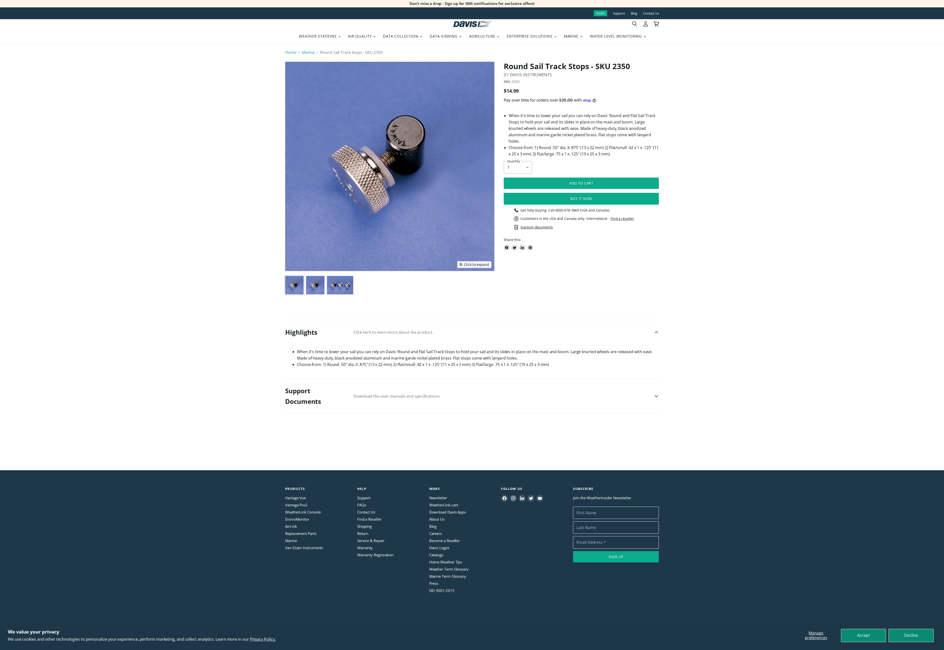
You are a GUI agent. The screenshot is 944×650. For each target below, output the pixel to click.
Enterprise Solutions (530, 36)
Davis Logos (439, 547)
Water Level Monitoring (616, 36)
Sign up (616, 556)
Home (290, 52)
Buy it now (581, 198)
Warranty (365, 547)
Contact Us (651, 13)
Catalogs (436, 554)
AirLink (291, 526)
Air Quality (360, 36)
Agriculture (483, 36)
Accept (863, 635)
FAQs (361, 504)
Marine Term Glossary (447, 576)
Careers (435, 533)
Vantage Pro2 (296, 504)
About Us (436, 519)
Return (363, 533)
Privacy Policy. (263, 639)
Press (433, 583)
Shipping (364, 526)
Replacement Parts (300, 533)
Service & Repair (370, 540)
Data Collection (401, 36)
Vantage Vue (295, 497)
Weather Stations (318, 36)
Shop (600, 13)
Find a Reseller (369, 519)
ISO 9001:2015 (442, 590)
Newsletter (438, 497)
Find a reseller (622, 219)
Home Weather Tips (445, 561)
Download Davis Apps (447, 512)
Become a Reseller (444, 540)
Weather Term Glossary (449, 569)
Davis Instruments (531, 74)
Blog (634, 13)
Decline (911, 635)
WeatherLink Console (303, 512)
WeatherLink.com (444, 504)
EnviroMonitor (297, 519)
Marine (572, 36)
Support (619, 13)
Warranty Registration (375, 554)
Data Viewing (444, 36)
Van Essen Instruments (304, 547)
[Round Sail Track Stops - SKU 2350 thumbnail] (294, 285)
